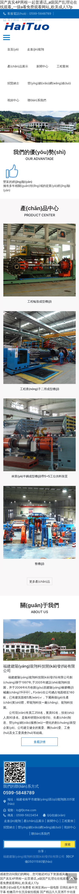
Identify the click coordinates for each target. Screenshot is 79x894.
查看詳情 (40, 742)
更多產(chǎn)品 (39, 581)
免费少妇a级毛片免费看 (15, 887)
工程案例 (62, 66)
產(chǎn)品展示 (17, 66)
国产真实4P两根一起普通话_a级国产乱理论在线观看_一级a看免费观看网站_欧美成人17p (38, 4)
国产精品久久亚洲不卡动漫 (57, 892)
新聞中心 (42, 66)
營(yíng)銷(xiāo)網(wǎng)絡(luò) (49, 83)
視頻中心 (13, 100)
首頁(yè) (13, 49)
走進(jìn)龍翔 (35, 49)
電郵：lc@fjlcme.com (21, 810)
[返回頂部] (72, 878)
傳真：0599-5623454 (22, 815)
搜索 (68, 844)
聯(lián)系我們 (37, 100)
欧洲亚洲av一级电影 (45, 887)
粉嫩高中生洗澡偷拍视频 (23, 892)
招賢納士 (13, 83)
